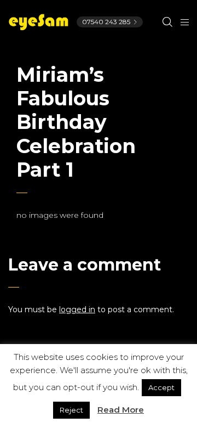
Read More (120, 409)
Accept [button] (161, 387)
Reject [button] (71, 410)
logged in (77, 309)
